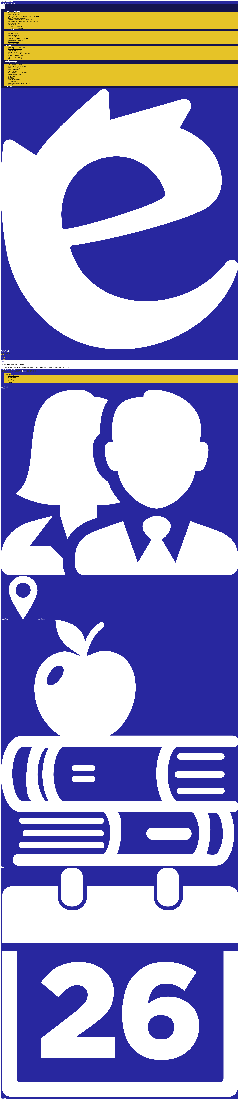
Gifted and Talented (14, 43)
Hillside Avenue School (15, 52)
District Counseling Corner (16, 68)
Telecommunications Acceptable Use (19, 83)
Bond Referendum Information (17, 18)
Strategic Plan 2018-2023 (15, 26)
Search (3, 359)
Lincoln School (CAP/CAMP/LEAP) (19, 54)
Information (11, 76)
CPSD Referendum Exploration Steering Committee (23, 16)
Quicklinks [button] (7, 374)
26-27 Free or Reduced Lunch (17, 66)
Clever (10, 382)
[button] (12, 11)
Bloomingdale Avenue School (17, 47)
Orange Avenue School (15, 57)
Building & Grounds (14, 35)
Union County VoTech (15, 85)
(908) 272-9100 (31, 371)
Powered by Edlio (5, 387)
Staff (64, 367)
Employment (12, 377)
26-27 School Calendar (15, 64)
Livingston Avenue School (16, 55)
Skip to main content (7, 1)
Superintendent (12, 32)
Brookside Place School (15, 49)
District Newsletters (14, 69)
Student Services (13, 81)
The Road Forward (14, 23)
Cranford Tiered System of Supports (19, 38)
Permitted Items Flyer (14, 74)
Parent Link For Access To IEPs (17, 73)
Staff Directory (42, 619)
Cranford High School (14, 50)
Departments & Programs (15, 40)
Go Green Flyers (13, 71)
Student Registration (14, 79)
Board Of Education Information (17, 13)
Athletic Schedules (13, 376)
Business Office (13, 33)
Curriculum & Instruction (15, 37)
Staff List (11, 78)
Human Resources (13, 42)
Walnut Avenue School (15, 59)
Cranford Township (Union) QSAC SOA (20, 19)
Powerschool (12, 381)
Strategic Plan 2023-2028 (15, 28)
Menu (10, 379)
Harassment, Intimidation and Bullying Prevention (23, 21)
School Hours (12, 25)
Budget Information (14, 14)
